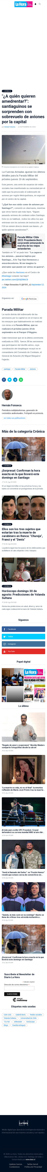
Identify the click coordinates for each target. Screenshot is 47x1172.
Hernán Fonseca (9, 127)
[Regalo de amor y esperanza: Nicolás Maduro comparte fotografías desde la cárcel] (23, 727)
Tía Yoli (7, 1022)
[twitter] (9, 380)
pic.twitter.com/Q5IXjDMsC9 (15, 279)
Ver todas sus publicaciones (14, 418)
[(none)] (7, 395)
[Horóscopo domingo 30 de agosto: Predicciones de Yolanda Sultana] (23, 570)
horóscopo (31, 1022)
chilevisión (18, 1022)
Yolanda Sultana (10, 1018)
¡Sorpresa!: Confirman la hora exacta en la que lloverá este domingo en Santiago (21, 474)
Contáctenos (14, 1167)
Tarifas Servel (32, 1164)
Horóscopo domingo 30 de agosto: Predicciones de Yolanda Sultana (23, 594)
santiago (7, 369)
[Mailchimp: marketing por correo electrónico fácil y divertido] (20, 1001)
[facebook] (4, 380)
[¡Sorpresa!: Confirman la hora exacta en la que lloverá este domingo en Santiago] (23, 449)
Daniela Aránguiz (18, 1025)
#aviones (20, 272)
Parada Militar (20, 369)
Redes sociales (36, 1015)
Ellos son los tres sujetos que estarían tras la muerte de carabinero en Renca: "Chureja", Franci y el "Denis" (22, 534)
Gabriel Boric (21, 1015)
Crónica (39, 431)
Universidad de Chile (29, 1018)
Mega (6, 1025)
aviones (33, 369)
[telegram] (15, 380)
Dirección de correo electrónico (16, 984)
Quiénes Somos (15, 1164)
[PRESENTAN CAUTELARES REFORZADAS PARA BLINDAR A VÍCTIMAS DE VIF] (33, 685)
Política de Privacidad (33, 1167)
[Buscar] (40, 4)
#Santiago (6, 276)
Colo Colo (7, 1015)
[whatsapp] (21, 380)
